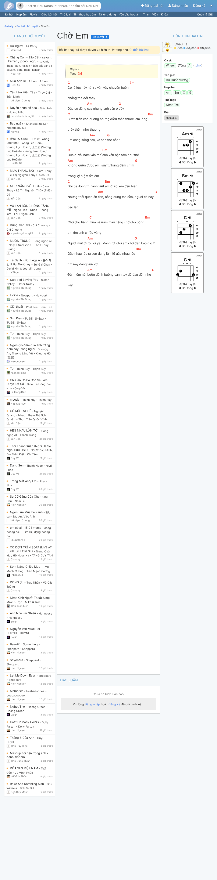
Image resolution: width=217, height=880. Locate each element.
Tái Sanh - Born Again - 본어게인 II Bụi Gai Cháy (29, 262)
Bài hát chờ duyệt (28, 26)
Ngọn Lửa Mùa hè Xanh (26, 512)
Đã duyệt (99, 37)
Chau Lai (181, 44)
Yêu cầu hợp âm (130, 14)
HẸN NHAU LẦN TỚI (24, 430)
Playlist (34, 14)
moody (15, 399)
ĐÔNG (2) (17, 582)
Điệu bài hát (50, 14)
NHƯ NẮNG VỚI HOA (25, 186)
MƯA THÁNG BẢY (22, 170)
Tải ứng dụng (108, 14)
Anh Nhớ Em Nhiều (23, 613)
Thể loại (65, 14)
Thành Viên (151, 14)
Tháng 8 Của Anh (22, 737)
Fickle (14, 295)
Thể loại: (170, 99)
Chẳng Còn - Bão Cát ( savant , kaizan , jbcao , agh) (29, 59)
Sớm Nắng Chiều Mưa (25, 566)
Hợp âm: (169, 87)
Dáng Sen (17, 465)
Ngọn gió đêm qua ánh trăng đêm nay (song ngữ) (28, 347)
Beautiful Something (24, 644)
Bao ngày (17, 123)
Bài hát (9, 14)
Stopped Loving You (24, 279)
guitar (199, 129)
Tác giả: (169, 75)
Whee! (170, 65)
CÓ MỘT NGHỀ (21, 411)
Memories (17, 691)
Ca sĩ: (168, 60)
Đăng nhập (180, 6)
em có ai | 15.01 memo (26, 527)
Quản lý (204, 14)
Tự (12, 333)
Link (198, 65)
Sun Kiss (16, 318)
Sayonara (17, 660)
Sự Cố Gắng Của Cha (25, 496)
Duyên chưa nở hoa (24, 107)
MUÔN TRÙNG (20, 240)
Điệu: (167, 112)
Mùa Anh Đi (18, 81)
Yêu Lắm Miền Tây (23, 92)
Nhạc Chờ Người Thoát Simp (30, 597)
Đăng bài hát (154, 6)
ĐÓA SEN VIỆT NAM (24, 768)
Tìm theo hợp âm (85, 14)
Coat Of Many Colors (25, 722)
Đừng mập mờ (20, 225)
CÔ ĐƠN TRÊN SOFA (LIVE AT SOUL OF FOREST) (29, 549)
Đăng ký (199, 6)
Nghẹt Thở (18, 706)
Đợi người (17, 46)
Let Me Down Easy (23, 675)
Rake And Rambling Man (27, 784)
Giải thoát (17, 306)
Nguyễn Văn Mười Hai (25, 629)
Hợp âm (21, 14)
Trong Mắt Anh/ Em (23, 481)
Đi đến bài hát (139, 49)
